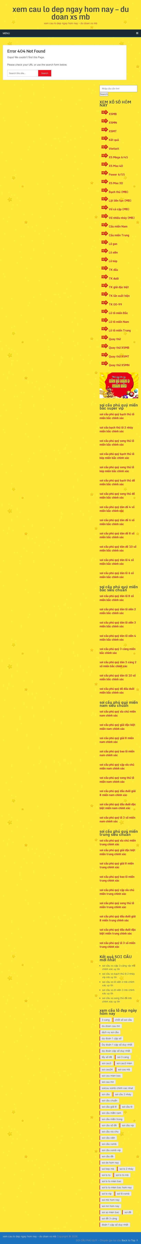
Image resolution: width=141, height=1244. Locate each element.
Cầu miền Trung (119, 235)
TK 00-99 (115, 304)
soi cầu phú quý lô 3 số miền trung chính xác (117, 945)
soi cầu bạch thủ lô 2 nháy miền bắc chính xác (116, 429)
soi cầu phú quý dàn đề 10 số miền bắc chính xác (118, 548)
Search (104, 94)
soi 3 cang (123, 1057)
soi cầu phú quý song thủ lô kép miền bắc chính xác (117, 469)
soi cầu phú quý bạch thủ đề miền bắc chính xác (117, 482)
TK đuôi (114, 278)
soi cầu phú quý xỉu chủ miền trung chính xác (118, 842)
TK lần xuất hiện (119, 295)
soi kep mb (108, 1168)
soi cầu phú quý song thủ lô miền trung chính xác (117, 905)
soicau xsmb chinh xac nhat (117, 1088)
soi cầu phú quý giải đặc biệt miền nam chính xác (117, 727)
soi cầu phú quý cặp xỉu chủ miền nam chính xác (117, 766)
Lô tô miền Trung (120, 330)
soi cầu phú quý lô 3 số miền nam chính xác (117, 819)
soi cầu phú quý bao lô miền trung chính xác (117, 878)
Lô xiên (113, 252)
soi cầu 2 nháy (123, 1094)
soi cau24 (107, 1069)
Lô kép (113, 261)
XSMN (113, 122)
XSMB (113, 114)
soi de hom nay (110, 1162)
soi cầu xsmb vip (111, 1150)
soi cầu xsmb (109, 1143)
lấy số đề (107, 1057)
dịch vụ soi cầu (110, 1032)
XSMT (113, 131)
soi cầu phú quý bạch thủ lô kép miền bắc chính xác (117, 456)
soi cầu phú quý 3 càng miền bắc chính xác (117, 651)
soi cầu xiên (108, 1137)
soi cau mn (108, 1081)
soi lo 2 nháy (126, 1168)
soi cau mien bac (111, 1075)
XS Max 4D (116, 166)
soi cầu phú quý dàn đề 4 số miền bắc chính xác (117, 509)
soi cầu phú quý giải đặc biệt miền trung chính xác (117, 852)
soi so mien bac (110, 1212)
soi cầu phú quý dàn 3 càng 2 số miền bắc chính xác (118, 664)
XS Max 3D (116, 183)
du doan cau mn (111, 1025)
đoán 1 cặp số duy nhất (115, 1224)
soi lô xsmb (123, 1193)
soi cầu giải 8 (109, 1106)
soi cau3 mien (124, 1063)
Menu (6, 33)
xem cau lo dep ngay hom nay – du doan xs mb (70, 13)
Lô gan (113, 244)
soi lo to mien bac (111, 1181)
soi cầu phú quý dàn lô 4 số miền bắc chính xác (117, 562)
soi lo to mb (122, 1174)
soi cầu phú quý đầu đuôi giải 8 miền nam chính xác (118, 793)
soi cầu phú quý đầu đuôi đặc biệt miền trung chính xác (118, 931)
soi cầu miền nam (111, 1112)
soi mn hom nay (110, 1206)
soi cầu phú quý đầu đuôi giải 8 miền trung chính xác (118, 918)
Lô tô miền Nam (119, 322)
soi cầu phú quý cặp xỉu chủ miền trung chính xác (117, 892)
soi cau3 (106, 1063)
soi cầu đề (107, 1156)
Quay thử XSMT (119, 356)
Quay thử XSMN (119, 365)
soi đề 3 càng (109, 1218)
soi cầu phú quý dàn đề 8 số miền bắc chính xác (117, 535)
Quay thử (115, 339)
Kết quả (114, 140)
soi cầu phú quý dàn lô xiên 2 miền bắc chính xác (118, 611)
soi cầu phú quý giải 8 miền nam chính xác (117, 740)
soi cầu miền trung (112, 1119)
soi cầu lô (127, 1106)
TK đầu (113, 269)
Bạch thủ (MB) (118, 192)
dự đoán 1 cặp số (111, 1038)
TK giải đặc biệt (119, 287)
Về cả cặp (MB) (119, 209)
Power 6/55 (117, 174)
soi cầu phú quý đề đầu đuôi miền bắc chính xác (117, 690)
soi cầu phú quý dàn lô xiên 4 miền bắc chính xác (118, 638)
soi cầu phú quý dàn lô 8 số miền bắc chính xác (117, 598)
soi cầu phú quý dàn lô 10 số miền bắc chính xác (118, 677)
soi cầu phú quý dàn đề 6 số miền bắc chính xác (117, 522)
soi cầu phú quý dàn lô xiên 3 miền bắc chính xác (118, 624)
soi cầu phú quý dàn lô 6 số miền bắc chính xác (117, 575)
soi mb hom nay (111, 1199)
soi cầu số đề (109, 1125)
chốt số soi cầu (123, 1019)
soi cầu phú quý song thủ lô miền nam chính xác (117, 779)
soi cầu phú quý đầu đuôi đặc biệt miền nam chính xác (118, 806)
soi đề (127, 1212)
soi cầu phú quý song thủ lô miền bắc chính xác (117, 443)
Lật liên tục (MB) (120, 200)
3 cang (106, 1019)
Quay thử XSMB (119, 347)
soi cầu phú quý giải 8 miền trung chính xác (117, 865)
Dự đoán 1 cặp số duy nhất (117, 1044)
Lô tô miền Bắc (118, 313)
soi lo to (106, 1174)
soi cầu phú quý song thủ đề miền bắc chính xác (117, 495)
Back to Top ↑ (130, 1240)
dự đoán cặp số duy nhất (116, 1050)
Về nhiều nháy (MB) (122, 218)
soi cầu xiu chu (110, 1131)
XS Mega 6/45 (118, 157)
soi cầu (106, 1094)
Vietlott (114, 148)
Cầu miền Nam (118, 226)
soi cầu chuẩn (109, 1100)
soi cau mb (124, 1069)
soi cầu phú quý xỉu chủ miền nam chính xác (118, 713)
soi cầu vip (128, 1125)
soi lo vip (107, 1193)
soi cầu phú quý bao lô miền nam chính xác (117, 753)
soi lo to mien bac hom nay (117, 1187)
